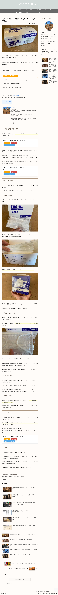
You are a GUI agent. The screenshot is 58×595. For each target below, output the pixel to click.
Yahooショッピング (9, 144)
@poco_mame (16, 95)
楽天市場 (13, 142)
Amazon (6, 142)
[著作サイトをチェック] (11, 123)
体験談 (10, 476)
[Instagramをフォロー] (14, 123)
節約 (23, 476)
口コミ (19, 476)
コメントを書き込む (20, 579)
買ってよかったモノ (13, 474)
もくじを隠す (8, 101)
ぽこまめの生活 (5, 474)
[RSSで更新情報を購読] (18, 123)
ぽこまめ (12, 107)
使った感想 (14, 476)
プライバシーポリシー (41, 591)
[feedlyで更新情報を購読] (16, 123)
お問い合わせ (48, 591)
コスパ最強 (5, 476)
